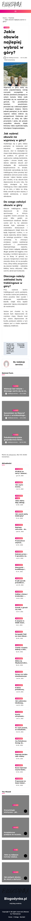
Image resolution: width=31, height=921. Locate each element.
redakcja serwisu (20, 363)
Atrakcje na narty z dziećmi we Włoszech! (20, 473)
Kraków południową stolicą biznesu (20, 689)
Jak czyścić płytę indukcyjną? (21, 515)
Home (10, 917)
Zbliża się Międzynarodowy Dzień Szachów (21, 663)
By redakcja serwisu (13, 57)
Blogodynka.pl (15, 899)
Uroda (17, 498)
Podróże (6, 27)
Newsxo (26, 912)
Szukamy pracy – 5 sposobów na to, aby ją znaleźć (21, 557)
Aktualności (19, 469)
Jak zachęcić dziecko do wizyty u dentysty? (12, 878)
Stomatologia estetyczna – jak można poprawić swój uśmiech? (12, 813)
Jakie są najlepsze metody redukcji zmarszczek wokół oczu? (11, 858)
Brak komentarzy (10, 60)
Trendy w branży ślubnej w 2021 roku (21, 649)
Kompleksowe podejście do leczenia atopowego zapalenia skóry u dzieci (12, 835)
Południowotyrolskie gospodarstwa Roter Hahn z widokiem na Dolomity (13, 440)
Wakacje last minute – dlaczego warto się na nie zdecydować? (15, 391)
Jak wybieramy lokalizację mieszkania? (20, 703)
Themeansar (16, 914)
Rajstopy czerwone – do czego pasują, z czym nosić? (20, 530)
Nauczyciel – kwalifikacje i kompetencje (20, 569)
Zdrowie (15, 805)
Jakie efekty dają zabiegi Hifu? (19, 502)
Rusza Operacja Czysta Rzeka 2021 (21, 769)
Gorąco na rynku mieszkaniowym (21, 675)
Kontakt (22, 917)
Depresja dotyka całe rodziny (21, 755)
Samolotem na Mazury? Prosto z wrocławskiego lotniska (14, 415)
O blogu (16, 917)
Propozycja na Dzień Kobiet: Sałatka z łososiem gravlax (21, 784)
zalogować (12, 455)
